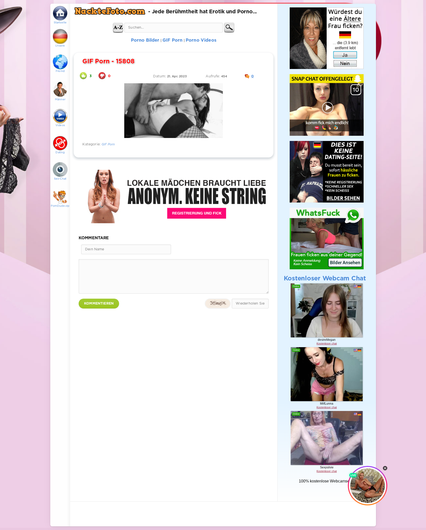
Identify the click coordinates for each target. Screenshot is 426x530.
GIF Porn (108, 144)
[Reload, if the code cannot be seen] (218, 303)
